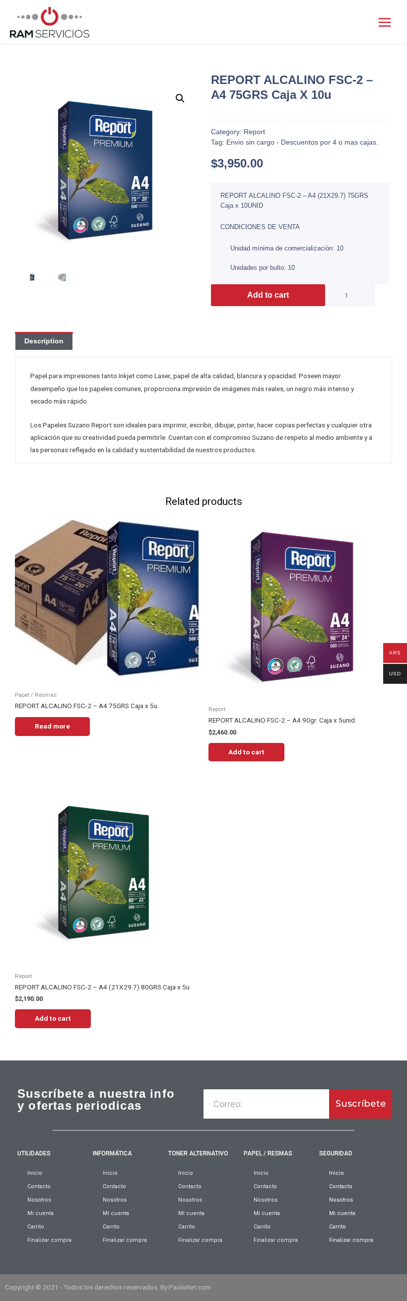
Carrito (35, 1226)
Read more (52, 726)
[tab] (44, 341)
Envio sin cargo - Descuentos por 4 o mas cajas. (302, 142)
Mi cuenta (40, 1213)
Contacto (39, 1186)
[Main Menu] (385, 22)
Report (254, 132)
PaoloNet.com (190, 1287)
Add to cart (268, 295)
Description (44, 341)
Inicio (34, 1173)
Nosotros (39, 1200)
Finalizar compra (49, 1240)
